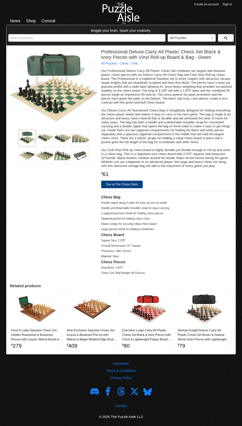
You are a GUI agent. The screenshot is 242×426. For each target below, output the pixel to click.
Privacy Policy (121, 378)
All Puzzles (108, 63)
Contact (121, 406)
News (15, 20)
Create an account (206, 4)
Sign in (227, 4)
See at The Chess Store (122, 184)
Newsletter (121, 363)
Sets (135, 63)
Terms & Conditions (121, 371)
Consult (48, 20)
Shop (31, 20)
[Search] (226, 38)
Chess (124, 63)
